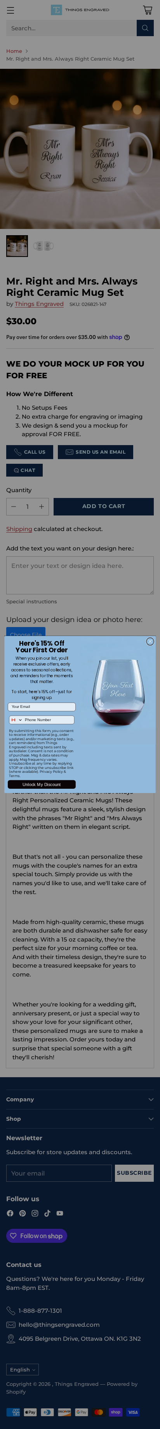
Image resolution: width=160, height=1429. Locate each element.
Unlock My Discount (42, 784)
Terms (14, 776)
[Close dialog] (150, 641)
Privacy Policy (51, 772)
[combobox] (16, 720)
